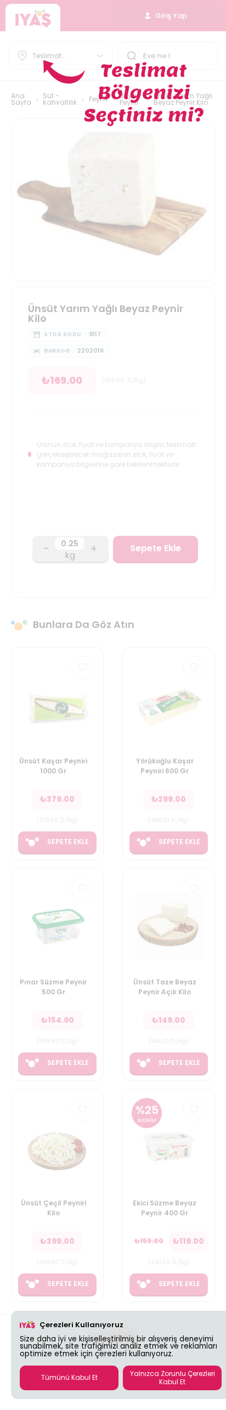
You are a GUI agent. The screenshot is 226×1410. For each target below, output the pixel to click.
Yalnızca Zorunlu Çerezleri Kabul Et (172, 1377)
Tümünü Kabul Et (69, 1377)
